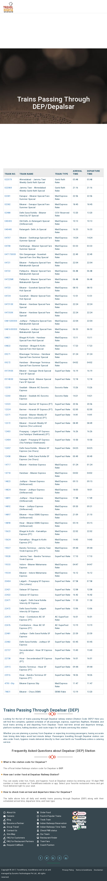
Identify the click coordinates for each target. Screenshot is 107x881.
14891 (8, 498)
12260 (8, 396)
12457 (8, 448)
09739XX (9, 371)
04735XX (9, 312)
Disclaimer (98, 870)
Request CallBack (14, 845)
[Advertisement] (53, 19)
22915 (8, 667)
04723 (8, 287)
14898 (8, 523)
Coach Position (46, 845)
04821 (8, 337)
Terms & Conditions (84, 870)
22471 (8, 600)
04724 (8, 296)
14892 (8, 506)
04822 (8, 346)
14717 (8, 464)
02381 (8, 196)
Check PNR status (48, 830)
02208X (8, 187)
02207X (8, 179)
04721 (8, 262)
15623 (8, 531)
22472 (8, 608)
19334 (8, 573)
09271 (8, 354)
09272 (8, 362)
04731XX (9, 304)
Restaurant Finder (48, 838)
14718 (8, 473)
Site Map (10, 834)
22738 (8, 658)
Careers (9, 816)
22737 (8, 650)
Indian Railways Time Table (52, 827)
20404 (8, 581)
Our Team (44, 834)
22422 (8, 595)
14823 (8, 481)
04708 (8, 246)
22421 (8, 589)
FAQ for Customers (15, 838)
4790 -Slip (9, 683)
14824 (8, 489)
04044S (8, 229)
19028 (8, 556)
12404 (8, 440)
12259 (8, 387)
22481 (8, 633)
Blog (8, 820)
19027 (8, 548)
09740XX (9, 379)
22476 (8, 625)
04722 (8, 271)
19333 (8, 564)
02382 (8, 204)
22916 (8, 675)
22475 (8, 617)
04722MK (9, 279)
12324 (8, 409)
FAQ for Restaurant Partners (19, 841)
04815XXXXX (11, 321)
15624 (8, 539)
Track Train (45, 820)
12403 (8, 431)
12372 (8, 423)
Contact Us (11, 830)
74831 (8, 692)
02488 (8, 212)
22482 (8, 642)
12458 (8, 456)
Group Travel (12, 827)
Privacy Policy (68, 870)
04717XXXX (10, 254)
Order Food (45, 812)
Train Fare (44, 841)
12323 (8, 404)
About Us (10, 812)
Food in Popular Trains (50, 816)
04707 (8, 238)
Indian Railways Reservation (53, 823)
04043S (8, 221)
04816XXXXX (11, 329)
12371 (8, 415)
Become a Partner (14, 823)
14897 (8, 514)
